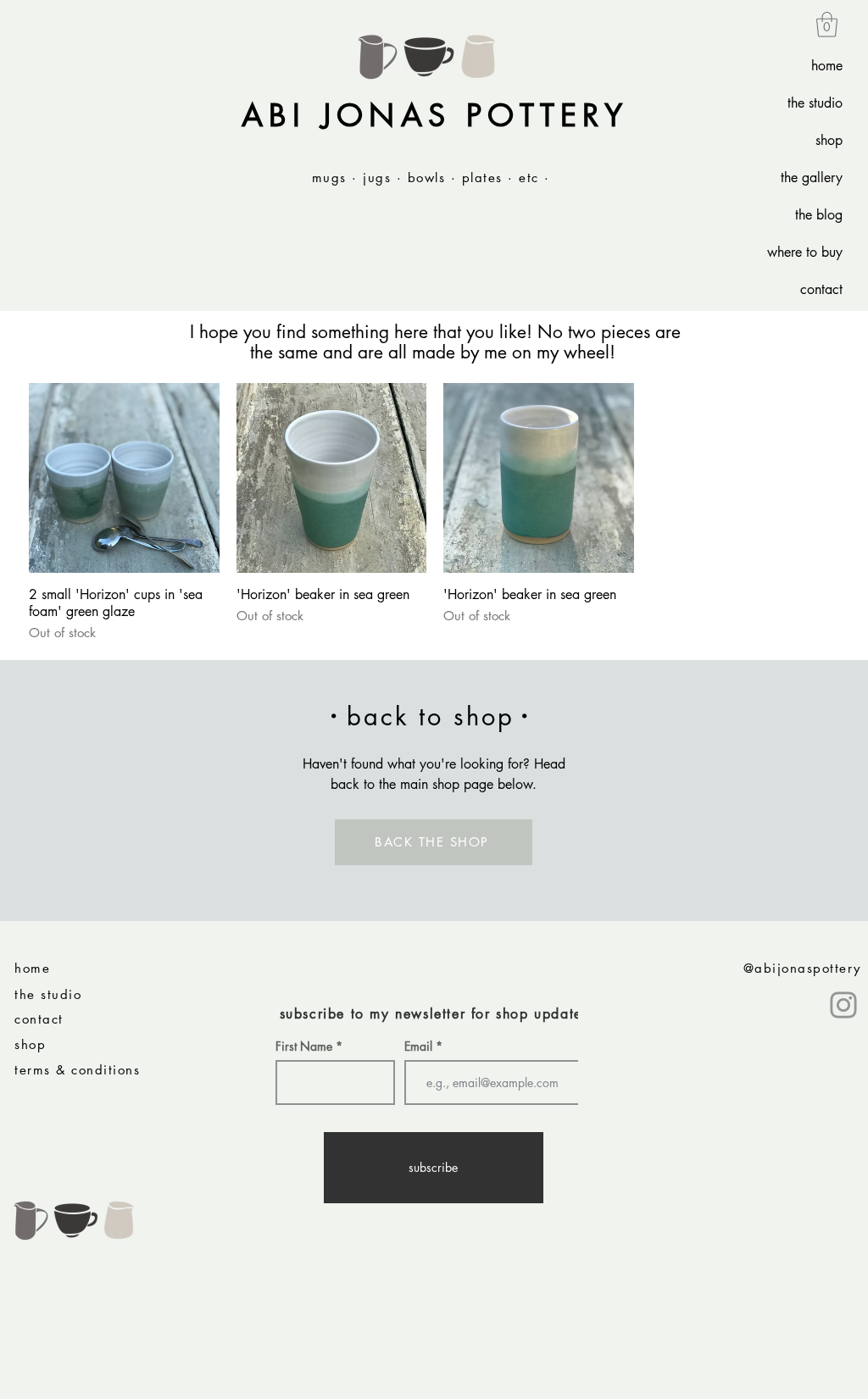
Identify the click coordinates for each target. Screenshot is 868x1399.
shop (829, 140)
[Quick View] (124, 478)
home (827, 66)
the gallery (812, 177)
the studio (815, 103)
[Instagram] (843, 1005)
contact (821, 289)
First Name (303, 1046)
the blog (819, 215)
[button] (826, 24)
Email (420, 1046)
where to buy (805, 252)
